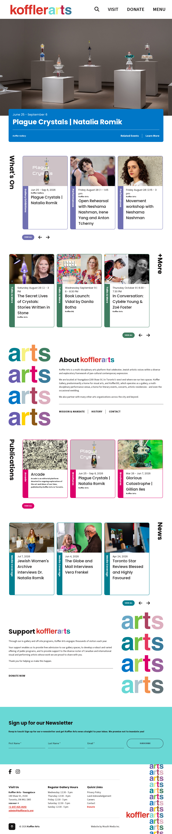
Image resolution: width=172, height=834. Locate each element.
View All (28, 237)
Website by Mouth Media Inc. (105, 826)
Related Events (130, 136)
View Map (13, 803)
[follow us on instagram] (18, 771)
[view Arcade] (45, 455)
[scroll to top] (12, 826)
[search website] (96, 9)
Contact (115, 412)
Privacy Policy (94, 792)
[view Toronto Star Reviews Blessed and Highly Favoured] (127, 538)
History (96, 412)
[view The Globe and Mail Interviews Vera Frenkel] (79, 538)
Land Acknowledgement (99, 796)
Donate (135, 9)
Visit (113, 9)
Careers (91, 799)
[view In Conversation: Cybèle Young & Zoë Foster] (127, 269)
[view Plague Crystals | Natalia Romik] (45, 171)
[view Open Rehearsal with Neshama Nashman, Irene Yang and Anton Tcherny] (92, 171)
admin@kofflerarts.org (21, 810)
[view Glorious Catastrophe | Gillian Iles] (140, 455)
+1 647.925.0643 (18, 807)
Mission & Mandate (72, 412)
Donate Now (17, 676)
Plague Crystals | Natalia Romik (67, 122)
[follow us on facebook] (10, 771)
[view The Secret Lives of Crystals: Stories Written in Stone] (31, 269)
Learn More (152, 136)
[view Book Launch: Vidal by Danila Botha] (79, 269)
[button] (48, 237)
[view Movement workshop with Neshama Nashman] (140, 171)
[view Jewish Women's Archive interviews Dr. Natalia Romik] (31, 538)
